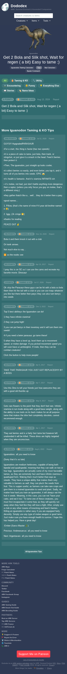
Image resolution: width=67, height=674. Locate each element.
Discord (5, 586)
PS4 (63, 663)
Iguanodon (33, 53)
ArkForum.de (9, 627)
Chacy (49, 668)
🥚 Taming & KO (25, 99)
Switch (14, 665)
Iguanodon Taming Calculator (22, 68)
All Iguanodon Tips (33, 551)
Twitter (4, 589)
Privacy (51, 665)
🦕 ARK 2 (5, 646)
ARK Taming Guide (9, 605)
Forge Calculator (8, 570)
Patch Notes (9, 572)
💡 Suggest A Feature (10, 634)
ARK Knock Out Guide (10, 608)
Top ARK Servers (8, 621)
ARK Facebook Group (10, 594)
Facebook (5, 591)
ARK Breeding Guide (10, 611)
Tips (39, 68)
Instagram (6, 597)
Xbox (59, 663)
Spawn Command (33, 71)
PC (55, 663)
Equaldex (40, 668)
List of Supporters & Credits (33, 660)
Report (56, 99)
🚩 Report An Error (9, 637)
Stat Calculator (50, 68)
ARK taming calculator (21, 663)
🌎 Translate (7, 643)
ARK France (9, 624)
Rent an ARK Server (9, 618)
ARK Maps (6, 567)
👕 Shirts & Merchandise (11, 640)
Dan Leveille (25, 665)
